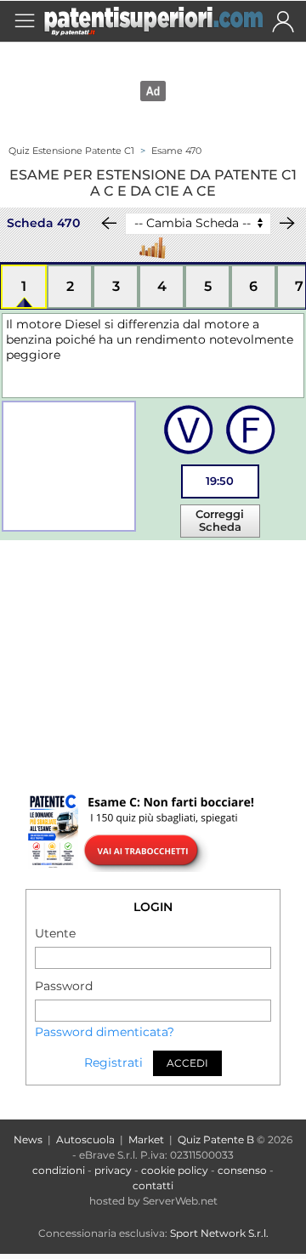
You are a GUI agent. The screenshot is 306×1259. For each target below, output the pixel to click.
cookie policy (174, 1170)
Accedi (187, 1063)
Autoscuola (85, 1139)
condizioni (58, 1170)
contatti (153, 1185)
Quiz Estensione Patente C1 (71, 151)
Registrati (113, 1062)
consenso (242, 1170)
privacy (113, 1170)
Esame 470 (176, 151)
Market (146, 1139)
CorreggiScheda (220, 520)
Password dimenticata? (104, 1032)
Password (64, 986)
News (28, 1139)
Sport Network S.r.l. (219, 1233)
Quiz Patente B (216, 1139)
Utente (55, 933)
